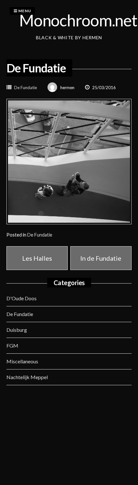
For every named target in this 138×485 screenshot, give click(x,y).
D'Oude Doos (21, 298)
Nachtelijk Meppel (27, 377)
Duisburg (16, 330)
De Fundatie (25, 87)
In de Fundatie (100, 258)
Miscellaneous (22, 361)
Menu (24, 10)
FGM (12, 345)
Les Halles (37, 258)
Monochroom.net (78, 20)
